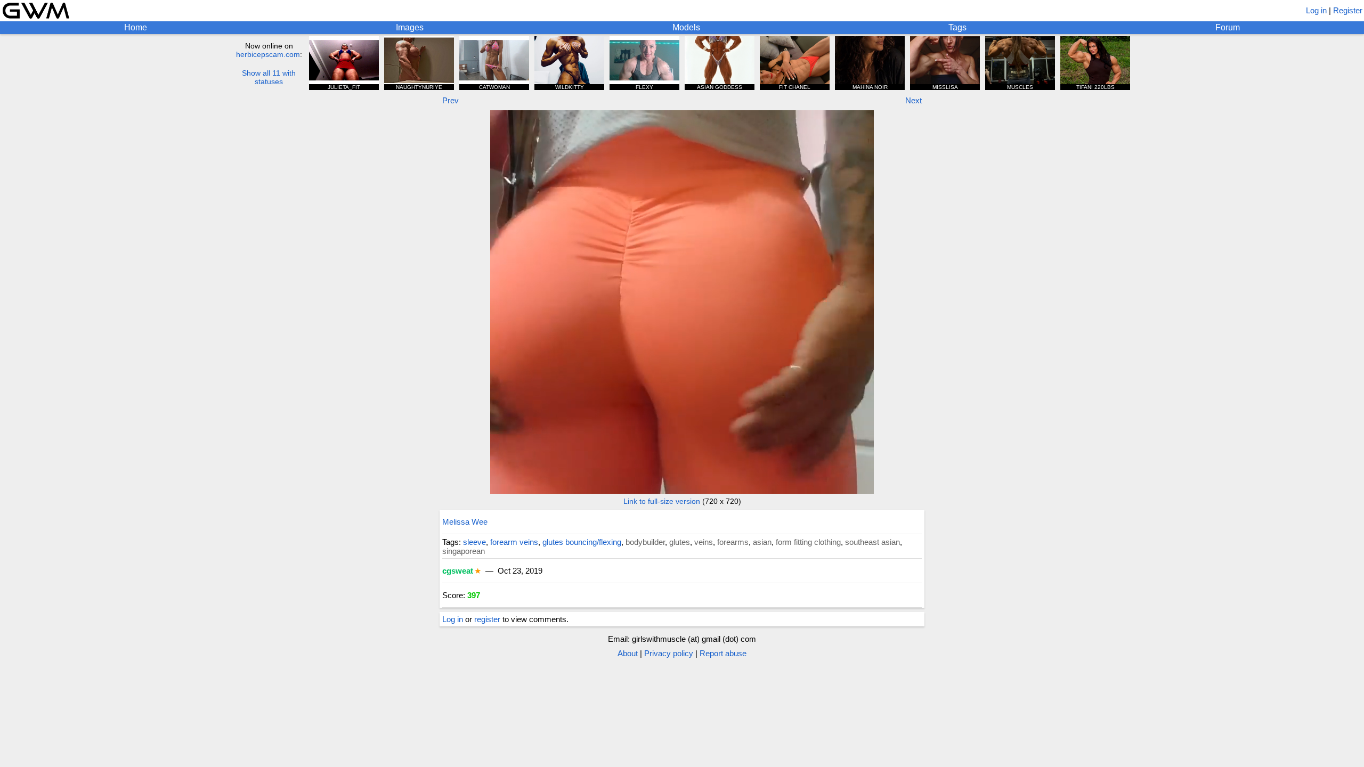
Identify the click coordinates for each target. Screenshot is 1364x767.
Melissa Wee (465, 521)
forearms (733, 541)
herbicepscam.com (268, 54)
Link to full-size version (661, 501)
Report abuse (723, 653)
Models (686, 27)
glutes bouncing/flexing (581, 541)
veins (703, 541)
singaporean (463, 551)
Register (1347, 10)
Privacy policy (668, 653)
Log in (1316, 10)
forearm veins (514, 541)
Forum (1227, 27)
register (487, 619)
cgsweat (457, 570)
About (628, 653)
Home (135, 27)
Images (410, 27)
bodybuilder (645, 541)
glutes (679, 541)
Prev (450, 100)
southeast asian (872, 541)
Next (913, 100)
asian (762, 541)
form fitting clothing (808, 541)
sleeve (474, 541)
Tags (957, 27)
